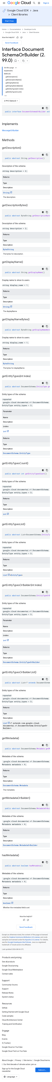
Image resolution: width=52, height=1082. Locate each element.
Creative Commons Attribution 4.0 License (24, 937)
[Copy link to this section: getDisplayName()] (25, 262)
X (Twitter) (6, 1043)
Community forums (10, 985)
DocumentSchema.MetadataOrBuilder (20, 845)
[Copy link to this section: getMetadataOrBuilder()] (32, 798)
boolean (7, 903)
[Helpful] (17, 37)
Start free (9, 21)
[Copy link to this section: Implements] (20, 124)
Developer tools (30, 29)
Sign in (46, 3)
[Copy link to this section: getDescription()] (23, 148)
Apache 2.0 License (32, 940)
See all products (8, 962)
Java (35, 10)
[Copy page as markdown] (23, 61)
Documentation (15, 29)
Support (5, 989)
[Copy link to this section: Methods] (17, 140)
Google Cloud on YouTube (12, 1047)
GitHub (4, 1008)
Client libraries (19, 14)
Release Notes (8, 993)
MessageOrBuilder (10, 130)
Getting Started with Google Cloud (15, 1012)
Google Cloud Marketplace (12, 970)
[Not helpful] (21, 37)
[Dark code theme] (43, 108)
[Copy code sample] (47, 108)
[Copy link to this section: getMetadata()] (21, 738)
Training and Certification (12, 1024)
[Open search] (34, 3)
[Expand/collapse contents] (15, 67)
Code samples (7, 1016)
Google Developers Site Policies (19, 942)
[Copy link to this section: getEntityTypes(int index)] (33, 376)
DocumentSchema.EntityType (16, 453)
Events (4, 1039)
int (4, 431)
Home (4, 29)
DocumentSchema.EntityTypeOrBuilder (21, 662)
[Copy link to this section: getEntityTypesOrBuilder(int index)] (44, 585)
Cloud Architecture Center (12, 1020)
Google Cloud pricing (10, 966)
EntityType (16, 575)
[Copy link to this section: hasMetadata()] (21, 855)
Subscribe (42, 1070)
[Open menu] (4, 3)
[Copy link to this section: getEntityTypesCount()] (30, 463)
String (6, 192)
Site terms (27, 1060)
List (5, 575)
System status (8, 997)
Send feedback (11, 43)
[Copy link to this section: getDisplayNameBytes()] (32, 319)
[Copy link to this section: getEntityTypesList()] (27, 524)
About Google (7, 1060)
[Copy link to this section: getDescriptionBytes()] (30, 205)
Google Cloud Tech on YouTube (14, 1051)
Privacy (18, 1060)
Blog (4, 1035)
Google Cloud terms (42, 1060)
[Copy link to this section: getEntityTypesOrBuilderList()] (38, 672)
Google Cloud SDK (18, 10)
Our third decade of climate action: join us (19, 1064)
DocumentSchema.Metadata (15, 785)
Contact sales (7, 974)
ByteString (8, 249)
